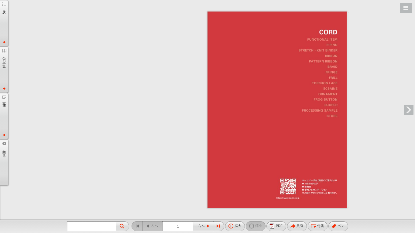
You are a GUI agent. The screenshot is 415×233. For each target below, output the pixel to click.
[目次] (4, 23)
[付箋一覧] (4, 116)
